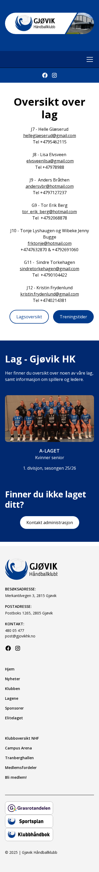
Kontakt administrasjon (49, 522)
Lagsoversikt (29, 317)
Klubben (12, 688)
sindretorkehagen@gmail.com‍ (49, 269)
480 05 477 (14, 630)
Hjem (10, 669)
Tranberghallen (19, 757)
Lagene (11, 698)
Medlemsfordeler (21, 767)
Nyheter (12, 678)
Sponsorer (14, 708)
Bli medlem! (16, 777)
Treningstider (73, 317)
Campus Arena (18, 747)
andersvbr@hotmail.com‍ (50, 186)
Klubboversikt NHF (22, 738)
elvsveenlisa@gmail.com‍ (50, 161)
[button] (88, 59)
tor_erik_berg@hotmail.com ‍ (49, 211)
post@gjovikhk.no (20, 635)
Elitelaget (14, 717)
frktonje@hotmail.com (50, 243)
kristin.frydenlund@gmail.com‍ (49, 294)
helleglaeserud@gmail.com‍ (49, 135)
